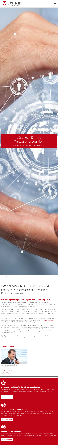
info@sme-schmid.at (6, 374)
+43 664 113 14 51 (10, 372)
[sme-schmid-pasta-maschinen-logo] (11, 1)
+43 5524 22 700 (7, 370)
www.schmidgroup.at (48, 320)
